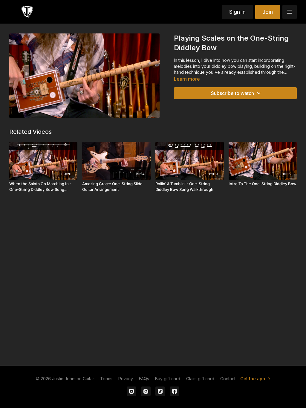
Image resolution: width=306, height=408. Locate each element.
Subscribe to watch (232, 93)
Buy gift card (167, 378)
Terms (106, 378)
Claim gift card (200, 378)
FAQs (144, 378)
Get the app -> (255, 378)
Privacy (125, 378)
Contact (227, 378)
